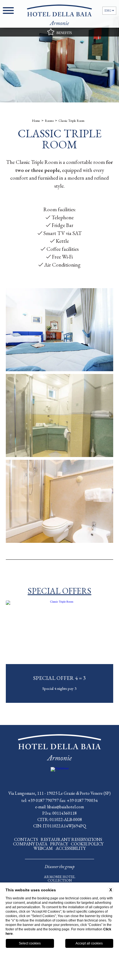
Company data (30, 844)
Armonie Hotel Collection (59, 878)
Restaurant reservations (71, 839)
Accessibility (71, 848)
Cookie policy (87, 844)
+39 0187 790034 (82, 800)
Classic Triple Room (71, 120)
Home (36, 120)
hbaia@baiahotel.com (65, 807)
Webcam (43, 848)
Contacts (26, 839)
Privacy (59, 844)
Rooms (49, 120)
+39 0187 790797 (43, 800)
